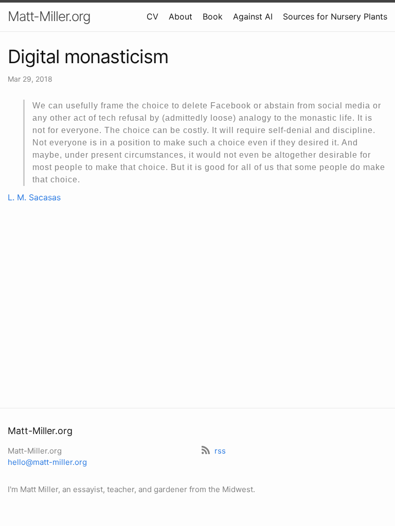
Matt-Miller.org (49, 16)
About (180, 16)
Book (213, 16)
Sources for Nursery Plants (335, 16)
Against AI (253, 16)
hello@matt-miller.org (47, 462)
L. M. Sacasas (34, 197)
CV (152, 16)
